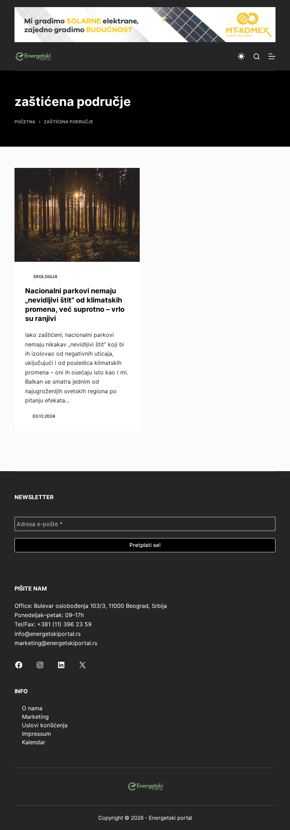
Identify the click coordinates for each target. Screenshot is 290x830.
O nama (32, 708)
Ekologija (46, 276)
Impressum (36, 733)
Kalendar (33, 742)
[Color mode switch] (241, 56)
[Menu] (272, 56)
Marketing (35, 716)
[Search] (257, 56)
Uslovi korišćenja (45, 725)
